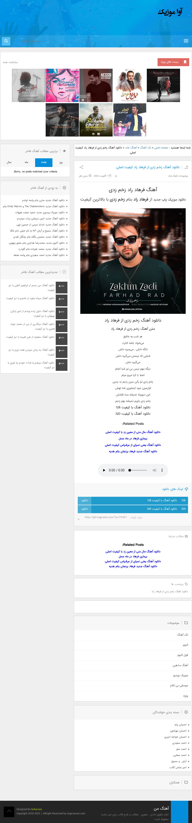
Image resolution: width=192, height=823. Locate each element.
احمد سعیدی (179, 743)
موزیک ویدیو (180, 675)
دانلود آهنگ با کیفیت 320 (166, 509)
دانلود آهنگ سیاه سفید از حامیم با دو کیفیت (30, 298)
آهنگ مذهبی (180, 665)
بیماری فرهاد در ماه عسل (133, 438)
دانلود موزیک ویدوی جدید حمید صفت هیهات (40, 212)
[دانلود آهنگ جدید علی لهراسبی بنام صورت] (62, 85)
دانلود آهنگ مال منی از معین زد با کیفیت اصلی (133, 432)
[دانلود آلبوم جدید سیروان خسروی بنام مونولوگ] (163, 85)
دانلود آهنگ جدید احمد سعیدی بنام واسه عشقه (39, 255)
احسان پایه (180, 725)
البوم (185, 645)
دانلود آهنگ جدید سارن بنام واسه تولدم (43, 200)
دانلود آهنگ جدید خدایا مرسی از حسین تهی (41, 225)
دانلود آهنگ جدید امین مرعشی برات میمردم (41, 218)
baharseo (36, 809)
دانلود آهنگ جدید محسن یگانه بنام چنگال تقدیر (39, 237)
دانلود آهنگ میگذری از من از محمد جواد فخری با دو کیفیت (32, 326)
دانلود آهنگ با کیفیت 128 (166, 500)
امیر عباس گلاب (178, 767)
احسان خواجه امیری (175, 737)
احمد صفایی (179, 755)
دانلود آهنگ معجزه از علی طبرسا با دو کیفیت (30, 337)
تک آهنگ (145, 147)
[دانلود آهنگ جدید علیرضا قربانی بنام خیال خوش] (129, 85)
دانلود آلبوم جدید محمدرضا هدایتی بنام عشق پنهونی (37, 243)
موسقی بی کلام (179, 685)
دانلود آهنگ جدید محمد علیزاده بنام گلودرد (41, 249)
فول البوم (182, 655)
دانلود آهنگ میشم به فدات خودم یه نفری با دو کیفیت (31, 365)
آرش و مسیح (178, 761)
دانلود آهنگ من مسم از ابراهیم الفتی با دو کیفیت (32, 287)
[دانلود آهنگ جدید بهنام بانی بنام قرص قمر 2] (96, 120)
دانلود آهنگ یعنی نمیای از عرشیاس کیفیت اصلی (133, 445)
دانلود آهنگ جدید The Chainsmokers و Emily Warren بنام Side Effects (34, 206)
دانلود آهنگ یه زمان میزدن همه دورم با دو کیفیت (32, 352)
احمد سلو (181, 749)
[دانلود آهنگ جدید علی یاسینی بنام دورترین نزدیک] (62, 120)
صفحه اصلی (161, 147)
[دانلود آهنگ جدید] (131, 12)
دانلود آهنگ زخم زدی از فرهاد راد (169, 591)
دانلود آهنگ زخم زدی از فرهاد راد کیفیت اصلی (148, 167)
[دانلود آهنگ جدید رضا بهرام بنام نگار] (96, 85)
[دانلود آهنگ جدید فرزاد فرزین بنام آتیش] (129, 120)
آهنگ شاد (131, 147)
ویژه (185, 696)
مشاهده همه (10, 62)
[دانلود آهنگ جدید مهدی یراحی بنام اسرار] (28, 85)
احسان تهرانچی (178, 731)
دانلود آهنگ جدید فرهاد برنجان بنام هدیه (133, 451)
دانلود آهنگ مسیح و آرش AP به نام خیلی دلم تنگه (37, 231)
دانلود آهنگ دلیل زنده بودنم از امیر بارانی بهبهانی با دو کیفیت (33, 313)
